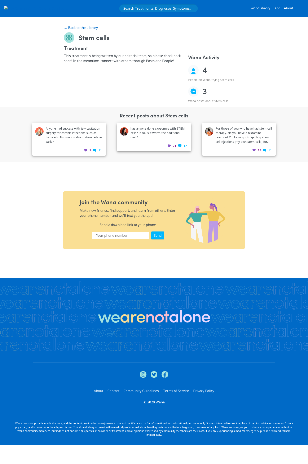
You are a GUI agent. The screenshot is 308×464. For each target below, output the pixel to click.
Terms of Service (176, 391)
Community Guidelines (141, 391)
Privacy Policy (203, 391)
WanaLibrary (260, 8)
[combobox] (158, 8)
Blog (277, 8)
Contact (113, 391)
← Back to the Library (81, 27)
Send (158, 235)
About (288, 8)
